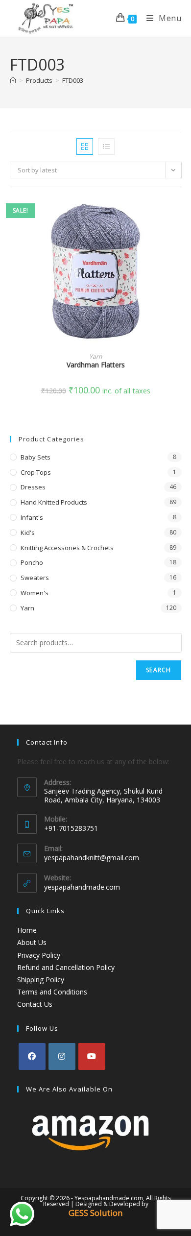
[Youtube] (91, 1056)
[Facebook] (32, 1056)
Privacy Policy (38, 955)
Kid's (28, 532)
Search (158, 670)
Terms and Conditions (52, 991)
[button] (178, 239)
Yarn (95, 356)
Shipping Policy (40, 979)
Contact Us (34, 1004)
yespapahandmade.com (82, 887)
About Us (32, 942)
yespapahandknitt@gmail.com (91, 857)
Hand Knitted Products (54, 502)
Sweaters (35, 577)
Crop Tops (36, 472)
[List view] (106, 146)
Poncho (32, 562)
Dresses (33, 487)
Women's (34, 592)
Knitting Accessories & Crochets (67, 547)
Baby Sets (35, 457)
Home (27, 930)
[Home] (13, 80)
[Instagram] (61, 1056)
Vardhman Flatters (96, 364)
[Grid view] (84, 146)
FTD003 (72, 80)
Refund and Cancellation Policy (66, 967)
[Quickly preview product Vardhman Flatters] (178, 214)
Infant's (32, 517)
